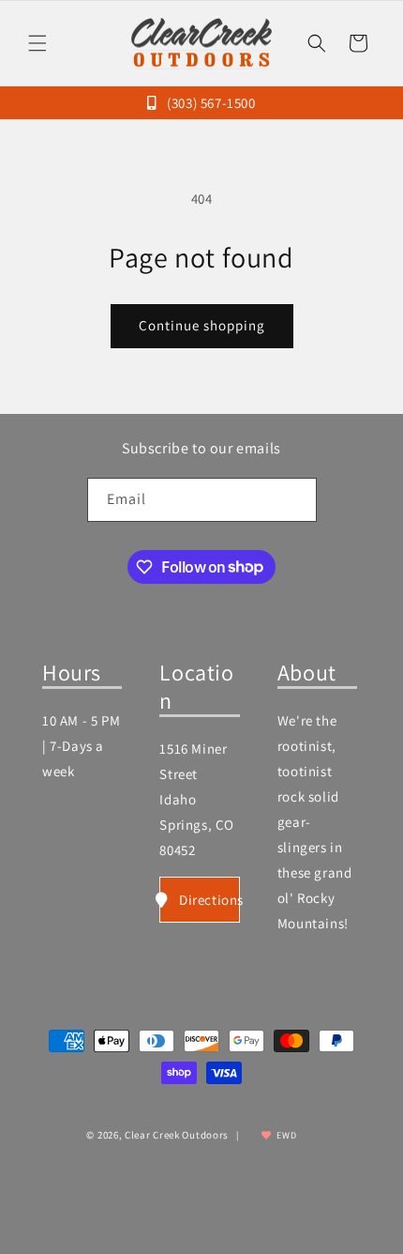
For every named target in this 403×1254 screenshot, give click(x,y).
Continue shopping (202, 325)
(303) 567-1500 (209, 103)
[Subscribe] (295, 500)
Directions (209, 900)
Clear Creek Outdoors (177, 1134)
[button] (37, 43)
